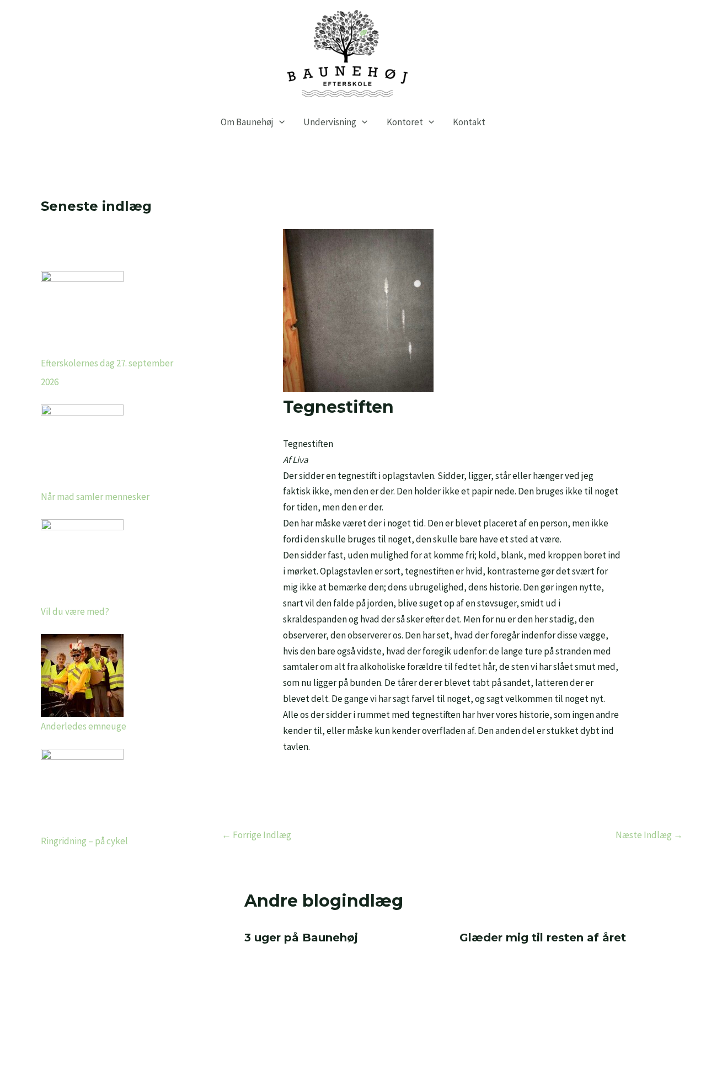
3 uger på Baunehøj (301, 937)
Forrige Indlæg (256, 835)
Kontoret (405, 122)
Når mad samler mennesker (95, 497)
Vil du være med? (75, 611)
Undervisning (329, 122)
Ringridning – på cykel (84, 841)
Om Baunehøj (247, 122)
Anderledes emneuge (83, 726)
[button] (279, 122)
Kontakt (469, 122)
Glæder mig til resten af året (542, 937)
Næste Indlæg (649, 835)
